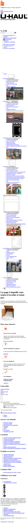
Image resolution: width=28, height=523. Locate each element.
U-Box (16, 137)
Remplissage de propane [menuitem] (11, 280)
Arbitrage (5, 507)
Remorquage (6, 101)
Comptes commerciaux (8, 454)
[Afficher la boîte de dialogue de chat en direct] (2, 397)
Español (5, 416)
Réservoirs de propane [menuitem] (10, 285)
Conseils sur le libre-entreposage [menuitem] (12, 182)
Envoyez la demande (8, 341)
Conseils (5, 427)
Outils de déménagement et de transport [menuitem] (14, 219)
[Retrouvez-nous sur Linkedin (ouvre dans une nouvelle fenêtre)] (4, 492)
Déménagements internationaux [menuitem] (12, 144)
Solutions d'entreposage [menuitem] (11, 222)
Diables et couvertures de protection (11, 442)
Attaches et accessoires (8, 455)
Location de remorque (8, 440)
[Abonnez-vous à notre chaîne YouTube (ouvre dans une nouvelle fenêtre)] (4, 496)
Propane (9, 277)
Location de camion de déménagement (12, 437)
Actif (2, 10)
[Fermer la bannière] (2, 1)
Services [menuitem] (8, 255)
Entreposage (12, 166)
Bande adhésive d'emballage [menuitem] (12, 221)
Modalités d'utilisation (8, 510)
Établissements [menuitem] (7, 39)
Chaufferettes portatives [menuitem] (11, 284)
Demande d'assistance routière (9, 412)
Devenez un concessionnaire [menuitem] (9, 37)
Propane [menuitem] (5, 277)
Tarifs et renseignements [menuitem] (11, 140)
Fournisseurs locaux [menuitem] (10, 252)
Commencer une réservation (12, 104)
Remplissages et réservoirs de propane (12, 460)
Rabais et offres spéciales (9, 466)
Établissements (8, 515)
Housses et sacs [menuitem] (9, 218)
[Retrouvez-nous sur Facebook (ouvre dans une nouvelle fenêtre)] (4, 486)
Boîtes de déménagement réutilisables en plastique (14, 448)
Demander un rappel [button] (8, 369)
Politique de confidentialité (9, 509)
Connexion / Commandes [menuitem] (9, 42)
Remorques (11, 78)
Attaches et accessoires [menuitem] (10, 86)
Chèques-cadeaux (7, 465)
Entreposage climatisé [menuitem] (10, 174)
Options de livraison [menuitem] (10, 142)
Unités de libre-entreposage (9, 447)
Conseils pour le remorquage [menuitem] (12, 106)
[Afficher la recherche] (4, 31)
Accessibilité (6, 430)
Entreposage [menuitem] (6, 166)
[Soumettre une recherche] (15, 33)
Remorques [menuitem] (5, 78)
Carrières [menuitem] (5, 36)
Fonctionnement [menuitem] (9, 253)
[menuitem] (16, 104)
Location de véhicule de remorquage (11, 441)
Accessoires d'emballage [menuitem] (11, 216)
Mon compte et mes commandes (10, 425)
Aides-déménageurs (16, 248)
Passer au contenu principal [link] (7, 11)
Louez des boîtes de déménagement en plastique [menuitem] (16, 223)
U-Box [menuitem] (7, 137)
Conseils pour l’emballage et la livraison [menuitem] (16, 146)
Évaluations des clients (8, 431)
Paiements (5, 426)
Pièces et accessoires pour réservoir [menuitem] (13, 286)
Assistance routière (5, 389)
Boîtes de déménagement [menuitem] (11, 214)
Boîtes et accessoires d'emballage (11, 211)
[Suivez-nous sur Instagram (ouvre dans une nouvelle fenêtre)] (4, 488)
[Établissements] (6, 31)
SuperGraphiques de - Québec (12, 472)
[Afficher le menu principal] (2, 13)
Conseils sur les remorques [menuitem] (11, 84)
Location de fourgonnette (9, 439)
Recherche (5, 353)
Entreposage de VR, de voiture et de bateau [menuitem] (15, 175)
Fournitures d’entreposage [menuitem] (11, 183)
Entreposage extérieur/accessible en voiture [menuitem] (15, 178)
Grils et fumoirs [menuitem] (9, 283)
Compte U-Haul (4, 391)
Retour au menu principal (12, 80)
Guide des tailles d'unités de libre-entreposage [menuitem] (15, 177)
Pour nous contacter (7, 422)
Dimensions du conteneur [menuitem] (11, 148)
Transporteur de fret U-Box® (10, 482)
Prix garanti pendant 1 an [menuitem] (9, 35)
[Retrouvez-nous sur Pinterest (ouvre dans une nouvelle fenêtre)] (4, 490)
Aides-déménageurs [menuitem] (7, 248)
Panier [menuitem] (7, 40)
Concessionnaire (7, 481)
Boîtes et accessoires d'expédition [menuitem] (13, 217)
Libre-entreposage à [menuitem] (12, 170)
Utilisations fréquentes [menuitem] (10, 143)
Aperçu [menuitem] (7, 251)
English (5, 415)
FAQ (2, 390)
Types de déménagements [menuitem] (11, 256)
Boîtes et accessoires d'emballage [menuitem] (10, 195)
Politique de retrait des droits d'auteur (11, 511)
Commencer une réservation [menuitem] (12, 81)
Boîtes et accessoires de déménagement (12, 458)
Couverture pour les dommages (10, 459)
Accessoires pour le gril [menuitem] (11, 281)
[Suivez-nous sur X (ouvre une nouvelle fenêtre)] (4, 494)
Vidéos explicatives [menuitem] (10, 82)
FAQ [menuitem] (7, 85)
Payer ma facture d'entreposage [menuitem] (12, 179)
